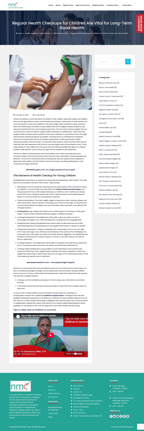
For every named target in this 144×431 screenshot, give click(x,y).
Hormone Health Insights (108, 159)
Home (50, 5)
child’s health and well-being (68, 189)
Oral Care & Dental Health (109, 186)
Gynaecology (104, 132)
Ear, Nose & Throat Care (108, 114)
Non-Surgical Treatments (109, 181)
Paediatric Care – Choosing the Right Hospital (55, 262)
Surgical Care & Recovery (108, 199)
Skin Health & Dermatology (109, 194)
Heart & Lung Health (106, 150)
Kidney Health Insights (107, 163)
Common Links (112, 5)
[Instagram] (121, 416)
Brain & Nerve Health (107, 92)
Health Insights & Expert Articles (37, 33)
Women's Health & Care (108, 208)
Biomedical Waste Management (55, 408)
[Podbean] (127, 416)
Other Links (127, 5)
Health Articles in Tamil (107, 136)
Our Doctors (53, 397)
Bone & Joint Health (106, 87)
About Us (51, 390)
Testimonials (53, 413)
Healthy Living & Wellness (108, 145)
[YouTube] (114, 416)
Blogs (50, 417)
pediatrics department (54, 295)
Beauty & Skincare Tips (107, 83)
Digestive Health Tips (107, 110)
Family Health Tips (106, 127)
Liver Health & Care (106, 172)
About (58, 5)
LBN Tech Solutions (126, 427)
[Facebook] (111, 416)
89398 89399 (141, 23)
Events (101, 123)
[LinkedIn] (117, 416)
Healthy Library (98, 5)
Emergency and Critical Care (110, 119)
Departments (68, 5)
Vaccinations (23, 211)
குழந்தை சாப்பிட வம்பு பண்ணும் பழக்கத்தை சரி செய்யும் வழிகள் (55, 169)
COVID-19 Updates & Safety (109, 105)
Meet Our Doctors (83, 5)
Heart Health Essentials (108, 154)
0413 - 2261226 (118, 391)
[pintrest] (124, 416)
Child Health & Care (60, 33)
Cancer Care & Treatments (109, 96)
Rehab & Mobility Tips (107, 190)
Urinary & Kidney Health (108, 203)
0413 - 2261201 (118, 406)
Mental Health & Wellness (109, 177)
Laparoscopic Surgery (107, 168)
